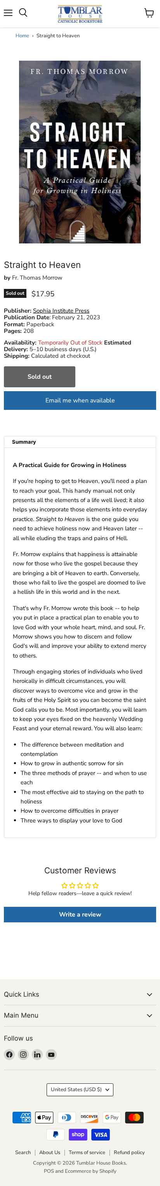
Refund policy (129, 1152)
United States (76, 1089)
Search (23, 1152)
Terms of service (87, 1152)
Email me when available (80, 400)
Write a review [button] (80, 914)
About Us (49, 1152)
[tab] (80, 442)
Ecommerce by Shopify (91, 1171)
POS (49, 1171)
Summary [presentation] (24, 442)
